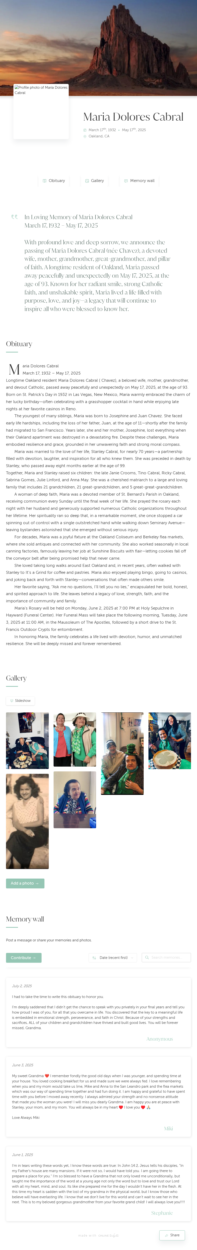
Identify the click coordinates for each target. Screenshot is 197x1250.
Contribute (21, 958)
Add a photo (22, 883)
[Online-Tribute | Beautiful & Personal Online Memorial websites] (108, 1235)
